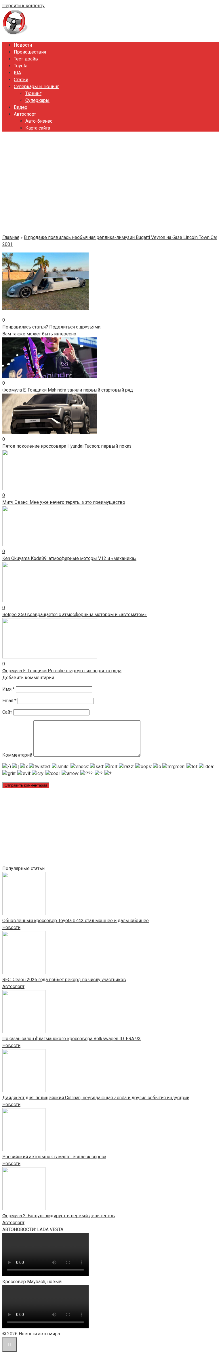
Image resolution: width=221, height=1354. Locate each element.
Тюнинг (33, 93)
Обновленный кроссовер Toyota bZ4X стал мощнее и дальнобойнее (75, 920)
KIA (17, 72)
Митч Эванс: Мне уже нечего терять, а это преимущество (63, 502)
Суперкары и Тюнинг (36, 86)
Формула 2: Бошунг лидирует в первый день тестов (58, 1215)
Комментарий (17, 755)
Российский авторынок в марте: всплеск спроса (54, 1156)
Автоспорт (25, 114)
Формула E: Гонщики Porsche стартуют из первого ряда (61, 670)
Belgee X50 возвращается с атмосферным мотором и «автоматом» (74, 614)
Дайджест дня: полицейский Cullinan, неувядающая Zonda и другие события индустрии (95, 1097)
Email (9, 700)
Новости (23, 45)
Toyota (20, 66)
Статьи (21, 79)
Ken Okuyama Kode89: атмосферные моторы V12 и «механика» (69, 558)
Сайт (7, 712)
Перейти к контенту (23, 5)
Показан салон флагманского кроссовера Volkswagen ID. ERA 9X (71, 1038)
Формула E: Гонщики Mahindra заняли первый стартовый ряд (67, 390)
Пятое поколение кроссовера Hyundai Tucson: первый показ (67, 446)
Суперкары (37, 100)
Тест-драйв (26, 59)
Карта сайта (37, 128)
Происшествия (30, 52)
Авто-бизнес (38, 121)
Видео (20, 107)
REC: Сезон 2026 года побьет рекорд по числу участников (64, 979)
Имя (8, 689)
